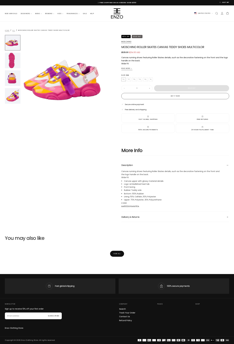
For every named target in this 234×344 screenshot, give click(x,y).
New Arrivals (11, 14)
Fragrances (72, 14)
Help (92, 14)
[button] (216, 13)
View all (117, 254)
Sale (85, 14)
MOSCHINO (126, 42)
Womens (48, 14)
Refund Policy (125, 320)
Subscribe (53, 316)
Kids (59, 14)
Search (122, 309)
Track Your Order (127, 312)
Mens (37, 14)
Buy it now (175, 96)
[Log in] (222, 13)
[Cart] (227, 13)
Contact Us (124, 316)
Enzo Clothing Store (14, 328)
